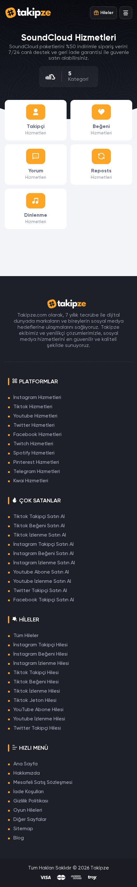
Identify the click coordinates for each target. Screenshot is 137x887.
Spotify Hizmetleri (33, 453)
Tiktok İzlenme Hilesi (36, 691)
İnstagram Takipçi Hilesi (40, 645)
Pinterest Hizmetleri (36, 462)
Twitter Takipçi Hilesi (37, 728)
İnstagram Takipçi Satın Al (43, 544)
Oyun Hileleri (27, 810)
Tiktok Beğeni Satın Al (39, 526)
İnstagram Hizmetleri (37, 397)
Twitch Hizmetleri (33, 444)
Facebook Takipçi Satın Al (43, 600)
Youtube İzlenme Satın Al (42, 581)
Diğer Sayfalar (30, 819)
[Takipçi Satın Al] (30, 12)
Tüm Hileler (26, 635)
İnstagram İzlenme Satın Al (44, 563)
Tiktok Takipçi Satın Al (39, 516)
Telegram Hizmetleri (36, 471)
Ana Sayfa (25, 764)
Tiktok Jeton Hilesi (34, 700)
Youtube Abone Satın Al (41, 572)
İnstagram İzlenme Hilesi (41, 663)
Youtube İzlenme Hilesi (39, 719)
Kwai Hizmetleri (30, 481)
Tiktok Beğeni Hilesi (36, 682)
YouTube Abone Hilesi (38, 709)
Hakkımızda (26, 773)
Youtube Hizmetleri (35, 416)
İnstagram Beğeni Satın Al (43, 553)
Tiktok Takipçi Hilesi (36, 672)
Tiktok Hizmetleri (32, 407)
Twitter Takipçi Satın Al (40, 590)
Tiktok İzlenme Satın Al (39, 535)
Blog (18, 838)
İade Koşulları (28, 791)
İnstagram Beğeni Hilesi (40, 654)
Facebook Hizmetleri (37, 434)
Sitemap (23, 828)
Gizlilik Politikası (30, 801)
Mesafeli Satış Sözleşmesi (42, 782)
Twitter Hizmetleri (33, 425)
